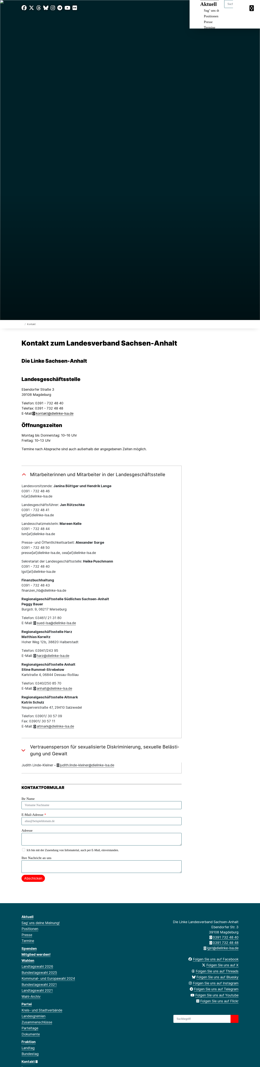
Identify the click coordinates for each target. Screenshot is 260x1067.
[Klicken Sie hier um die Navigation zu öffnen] (252, 7)
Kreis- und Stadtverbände (42, 1010)
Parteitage (30, 1028)
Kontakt (28, 1062)
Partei (27, 1004)
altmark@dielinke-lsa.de (55, 726)
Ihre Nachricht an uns (36, 858)
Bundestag (30, 1054)
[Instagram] (53, 7)
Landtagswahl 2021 (37, 990)
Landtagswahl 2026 (37, 966)
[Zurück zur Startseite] (22, 324)
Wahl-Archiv (31, 996)
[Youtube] (67, 7)
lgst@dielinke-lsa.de (222, 948)
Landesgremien (33, 1016)
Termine (209, 27)
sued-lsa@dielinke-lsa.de (56, 623)
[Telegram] (59, 7)
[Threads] (38, 7)
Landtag (28, 1048)
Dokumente (31, 1034)
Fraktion (29, 1042)
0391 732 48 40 (225, 937)
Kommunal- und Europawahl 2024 (48, 978)
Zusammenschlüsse (37, 1022)
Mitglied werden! (36, 954)
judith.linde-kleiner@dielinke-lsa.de (87, 765)
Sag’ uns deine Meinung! (41, 923)
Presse (208, 22)
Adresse (27, 830)
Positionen (211, 16)
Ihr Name (28, 799)
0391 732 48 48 (225, 943)
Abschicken (33, 878)
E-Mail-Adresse (34, 815)
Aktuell (27, 917)
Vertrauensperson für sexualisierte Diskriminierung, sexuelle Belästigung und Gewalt (104, 750)
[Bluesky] (45, 7)
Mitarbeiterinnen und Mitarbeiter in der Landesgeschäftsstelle (97, 474)
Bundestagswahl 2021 (39, 985)
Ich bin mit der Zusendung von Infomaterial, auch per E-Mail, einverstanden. (73, 850)
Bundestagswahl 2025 (39, 973)
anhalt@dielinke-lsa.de (54, 688)
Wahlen (28, 961)
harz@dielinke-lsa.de (53, 656)
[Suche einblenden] (240, 7)
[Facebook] (24, 7)
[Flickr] (75, 7)
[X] (31, 7)
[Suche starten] (234, 1019)
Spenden (29, 949)
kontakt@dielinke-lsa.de (54, 413)
